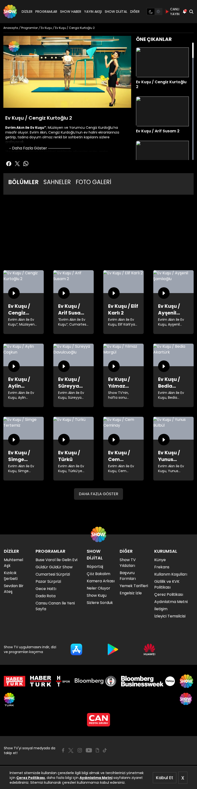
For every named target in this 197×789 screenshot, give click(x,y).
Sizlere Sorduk (100, 602)
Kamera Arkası (101, 581)
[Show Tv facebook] (8, 164)
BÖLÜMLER (23, 182)
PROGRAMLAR (46, 11)
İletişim (160, 609)
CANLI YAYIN (174, 11)
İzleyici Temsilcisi (169, 616)
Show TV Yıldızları (128, 562)
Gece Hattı (46, 588)
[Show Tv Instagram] (80, 750)
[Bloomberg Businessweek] (148, 681)
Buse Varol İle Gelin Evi (56, 560)
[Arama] (191, 11)
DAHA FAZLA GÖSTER (98, 494)
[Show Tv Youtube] (89, 750)
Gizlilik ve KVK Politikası (166, 584)
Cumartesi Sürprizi (53, 574)
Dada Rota (45, 596)
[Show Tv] (10, 11)
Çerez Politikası (30, 777)
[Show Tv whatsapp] (26, 164)
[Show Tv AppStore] (76, 649)
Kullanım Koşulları (170, 574)
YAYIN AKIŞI (93, 11)
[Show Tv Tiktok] (105, 750)
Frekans (161, 567)
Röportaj (95, 566)
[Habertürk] (14, 681)
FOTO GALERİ (93, 182)
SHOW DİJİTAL (116, 11)
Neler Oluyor (98, 588)
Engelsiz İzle (131, 593)
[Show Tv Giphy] (97, 750)
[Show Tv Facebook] (63, 750)
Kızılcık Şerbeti (11, 575)
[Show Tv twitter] (17, 163)
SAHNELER (57, 182)
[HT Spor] (63, 681)
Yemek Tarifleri (134, 586)
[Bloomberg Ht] (95, 681)
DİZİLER (27, 11)
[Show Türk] (9, 699)
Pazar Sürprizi (48, 581)
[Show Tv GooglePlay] (112, 649)
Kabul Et (164, 778)
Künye (160, 560)
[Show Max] (186, 699)
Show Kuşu (96, 595)
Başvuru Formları (128, 575)
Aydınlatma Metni (96, 777)
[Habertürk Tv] (40, 681)
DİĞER (135, 11)
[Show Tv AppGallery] (149, 649)
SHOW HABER (70, 11)
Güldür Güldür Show (54, 567)
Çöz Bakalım (98, 574)
